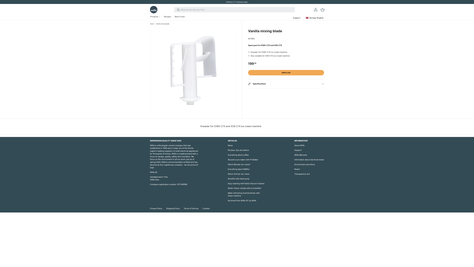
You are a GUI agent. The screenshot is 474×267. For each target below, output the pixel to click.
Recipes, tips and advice (238, 150)
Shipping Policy (173, 208)
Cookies (206, 208)
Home (152, 24)
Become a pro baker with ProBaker (243, 159)
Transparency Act (302, 174)
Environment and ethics (304, 164)
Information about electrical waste (309, 159)
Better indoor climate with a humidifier (244, 188)
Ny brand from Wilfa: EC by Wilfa (242, 200)
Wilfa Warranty (300, 155)
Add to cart (286, 73)
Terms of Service (191, 208)
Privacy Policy (156, 208)
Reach (297, 169)
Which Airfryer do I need (238, 174)
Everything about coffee (238, 155)
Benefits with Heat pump (238, 179)
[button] (322, 9)
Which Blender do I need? (239, 164)
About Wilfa (299, 145)
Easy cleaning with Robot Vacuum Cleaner (246, 183)
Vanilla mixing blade (162, 24)
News (230, 145)
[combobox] (234, 9)
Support (298, 150)
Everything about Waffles (239, 169)
